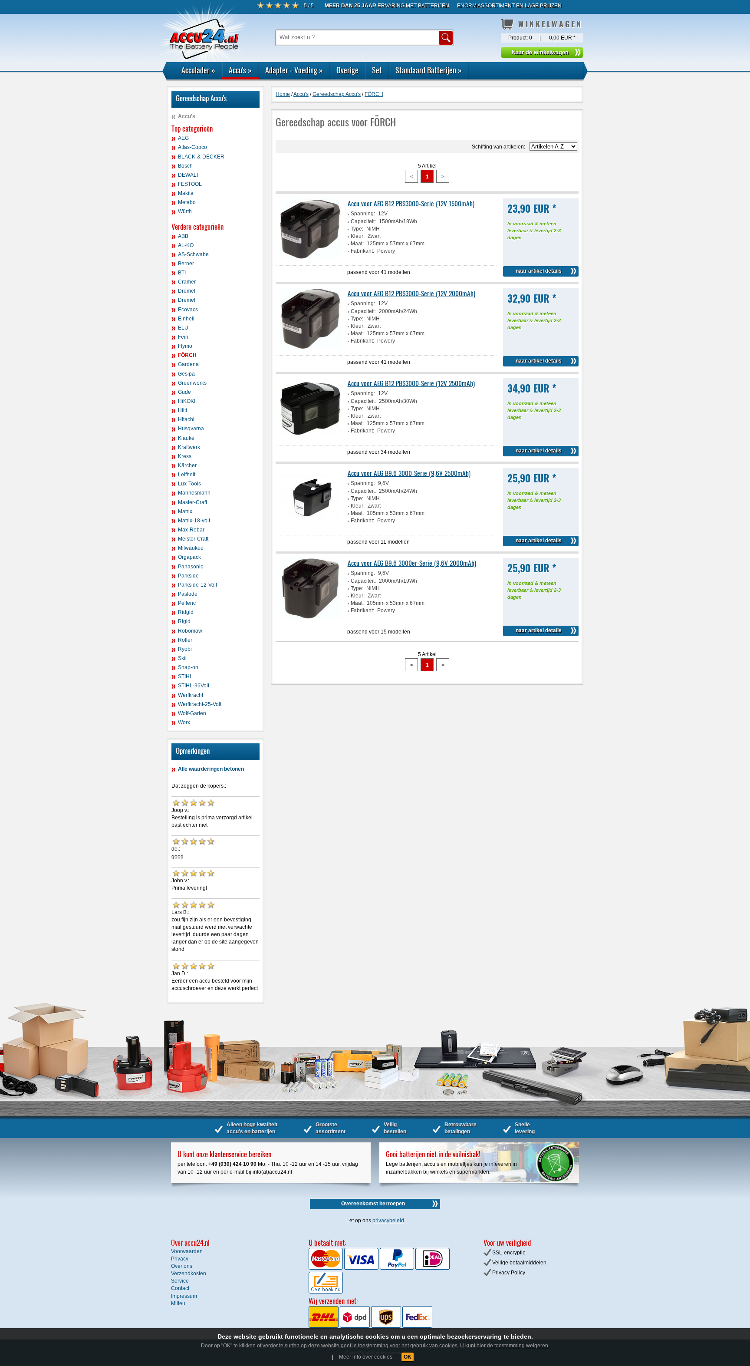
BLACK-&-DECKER (201, 157)
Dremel (186, 291)
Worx (184, 722)
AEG (183, 138)
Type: (357, 229)
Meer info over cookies (365, 1357)
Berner (186, 264)
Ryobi (185, 649)
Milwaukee (191, 548)
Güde (184, 392)
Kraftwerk (189, 447)
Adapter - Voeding (294, 70)
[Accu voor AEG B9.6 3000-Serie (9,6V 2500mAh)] (310, 527)
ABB (183, 236)
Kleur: (358, 236)
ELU (183, 328)
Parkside (188, 576)
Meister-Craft (193, 539)
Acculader (198, 70)
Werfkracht (190, 695)
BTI (182, 273)
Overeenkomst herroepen (373, 1204)
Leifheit (186, 475)
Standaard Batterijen (428, 70)
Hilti (182, 410)
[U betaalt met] (326, 1268)
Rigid (184, 621)
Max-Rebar (191, 530)
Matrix (185, 511)
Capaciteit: (363, 221)
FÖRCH (187, 355)
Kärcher (187, 465)
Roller (185, 640)
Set (377, 70)
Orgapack (189, 557)
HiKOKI (186, 401)
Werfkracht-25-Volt (199, 704)
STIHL (185, 676)
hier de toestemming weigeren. (513, 1346)
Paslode (187, 594)
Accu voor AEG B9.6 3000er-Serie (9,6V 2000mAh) (412, 563)
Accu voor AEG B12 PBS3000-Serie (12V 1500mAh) (411, 203)
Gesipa (186, 374)
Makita (186, 193)
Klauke (186, 438)
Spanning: (363, 214)
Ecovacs (188, 310)
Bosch (185, 166)
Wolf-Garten (192, 713)
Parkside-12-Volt (197, 585)
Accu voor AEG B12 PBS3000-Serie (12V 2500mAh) (411, 383)
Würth (185, 211)
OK (407, 1357)
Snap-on (188, 667)
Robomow (190, 631)
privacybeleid (388, 1221)
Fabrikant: (362, 251)
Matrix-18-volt (194, 521)
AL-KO (186, 245)
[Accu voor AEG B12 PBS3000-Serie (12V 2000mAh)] (310, 347)
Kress (184, 456)
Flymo (185, 346)
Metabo (187, 202)
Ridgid (186, 612)
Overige (347, 70)
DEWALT (188, 175)
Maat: (357, 244)
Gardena (188, 364)
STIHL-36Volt (193, 686)
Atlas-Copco (192, 147)
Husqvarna (191, 429)
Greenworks (192, 383)
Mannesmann (194, 493)
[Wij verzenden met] (370, 1326)
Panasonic (190, 567)
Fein (183, 337)
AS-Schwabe (193, 254)
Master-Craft (192, 502)
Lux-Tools (189, 484)
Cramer (187, 282)
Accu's (240, 70)
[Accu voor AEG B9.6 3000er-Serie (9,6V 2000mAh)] (310, 617)
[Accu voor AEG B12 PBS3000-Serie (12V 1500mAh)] (310, 257)
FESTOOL (190, 184)
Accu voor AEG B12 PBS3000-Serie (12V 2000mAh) (411, 293)
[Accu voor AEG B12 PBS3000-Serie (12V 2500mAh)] (310, 437)
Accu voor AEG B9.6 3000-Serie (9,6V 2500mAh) (409, 473)
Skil (182, 658)
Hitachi (186, 419)
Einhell (186, 319)
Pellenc (187, 603)
